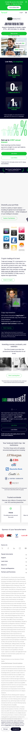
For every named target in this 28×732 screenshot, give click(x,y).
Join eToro (14, 153)
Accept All (16, 729)
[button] (12, 409)
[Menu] (26, 12)
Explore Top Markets (9, 218)
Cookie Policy (8, 725)
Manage (5, 729)
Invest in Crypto (7, 280)
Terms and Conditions (7, 435)
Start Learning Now (14, 375)
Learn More (14, 157)
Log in (21, 12)
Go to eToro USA (14, 7)
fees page (21, 116)
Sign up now (14, 33)
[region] (14, 725)
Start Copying (7, 328)
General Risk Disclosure (6, 663)
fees (14, 56)
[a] (2, 548)
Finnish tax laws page (6, 655)
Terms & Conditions (17, 663)
